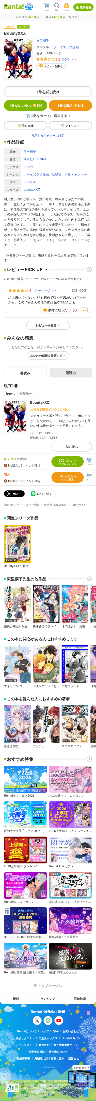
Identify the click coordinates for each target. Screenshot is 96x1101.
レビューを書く (53, 66)
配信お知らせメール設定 (48, 135)
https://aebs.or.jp (32, 1095)
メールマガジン (71, 1038)
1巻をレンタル (25, 105)
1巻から (9, 393)
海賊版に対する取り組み (49, 1058)
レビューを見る (46, 325)
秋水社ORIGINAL (35, 159)
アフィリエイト (25, 1045)
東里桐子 (42, 40)
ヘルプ (45, 1031)
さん (45, 290)
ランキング (47, 998)
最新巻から (27, 393)
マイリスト (72, 125)
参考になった (57, 310)
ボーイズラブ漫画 (66, 47)
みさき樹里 (11, 746)
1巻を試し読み (48, 91)
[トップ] (14, 6)
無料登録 (86, 7)
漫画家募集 (24, 1058)
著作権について (58, 1051)
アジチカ (39, 746)
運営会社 (73, 1058)
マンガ (28, 166)
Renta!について (27, 1031)
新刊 (16, 998)
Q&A (56, 1031)
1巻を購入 (70, 105)
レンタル (29, 181)
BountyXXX (31, 189)
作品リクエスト (25, 1038)
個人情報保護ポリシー (66, 1045)
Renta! (8, 504)
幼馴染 (57, 174)
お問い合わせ (71, 1031)
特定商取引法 (37, 1051)
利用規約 (44, 1045)
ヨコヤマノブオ (72, 746)
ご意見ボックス (48, 1038)
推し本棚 (27, 125)
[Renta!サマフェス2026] (28, 6)
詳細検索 (80, 998)
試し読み (72, 446)
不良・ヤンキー (75, 174)
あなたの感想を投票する (46, 355)
